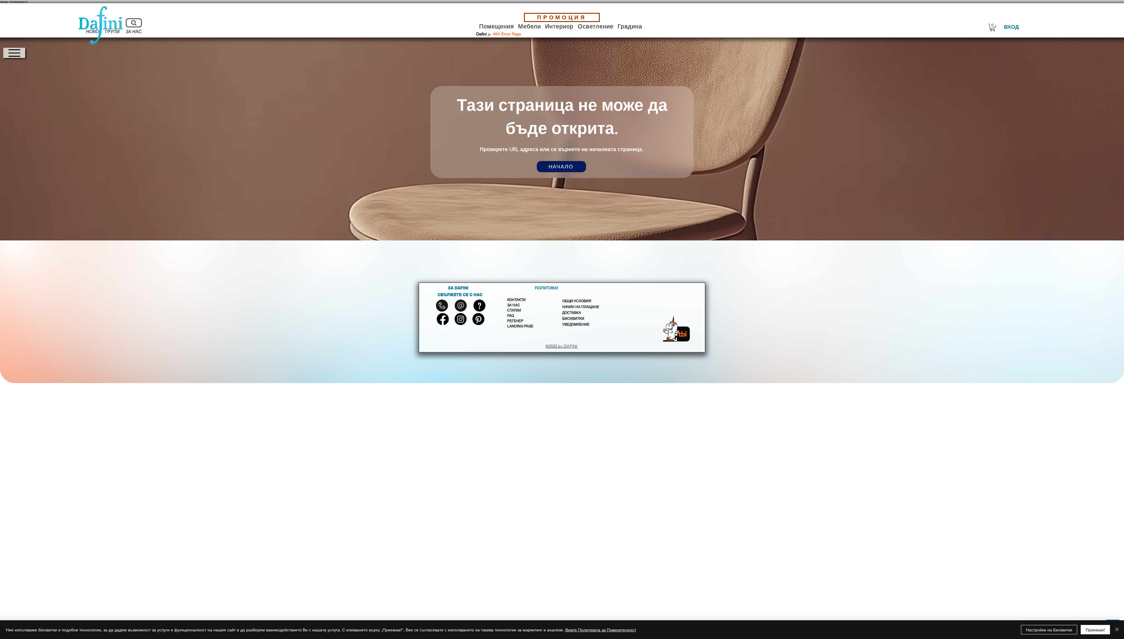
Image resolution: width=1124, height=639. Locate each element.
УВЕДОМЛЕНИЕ (576, 324)
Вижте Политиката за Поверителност (600, 630)
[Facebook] (443, 319)
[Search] (134, 22)
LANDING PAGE (520, 326)
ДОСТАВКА (571, 313)
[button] (496, 26)
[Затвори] (1116, 629)
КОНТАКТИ (516, 300)
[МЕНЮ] (14, 53)
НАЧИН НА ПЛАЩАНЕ (580, 307)
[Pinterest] (478, 319)
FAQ (510, 316)
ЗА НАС (513, 305)
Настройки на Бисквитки (1049, 630)
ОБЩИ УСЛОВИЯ (576, 301)
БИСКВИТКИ (573, 319)
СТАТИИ (514, 310)
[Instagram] (461, 319)
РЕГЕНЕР (515, 321)
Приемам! (1095, 630)
